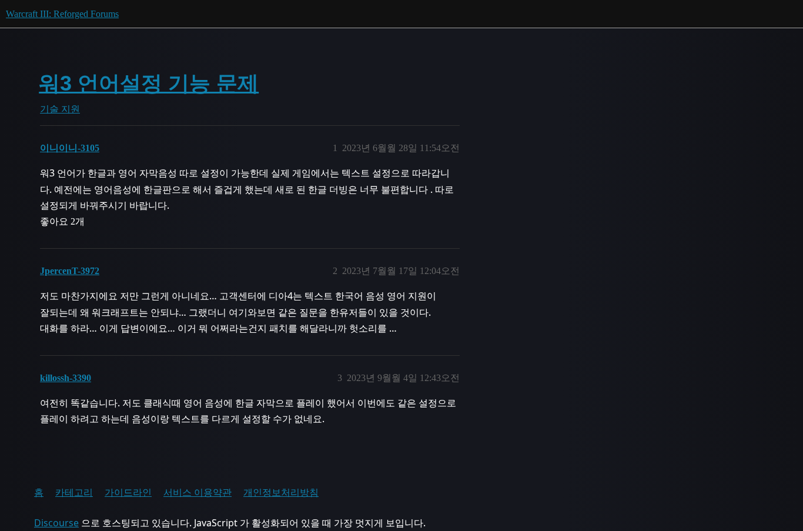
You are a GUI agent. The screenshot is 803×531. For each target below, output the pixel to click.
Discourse (56, 522)
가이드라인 (128, 492)
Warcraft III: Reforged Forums (62, 14)
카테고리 (74, 492)
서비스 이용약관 (197, 492)
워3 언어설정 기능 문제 (149, 83)
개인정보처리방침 (281, 492)
